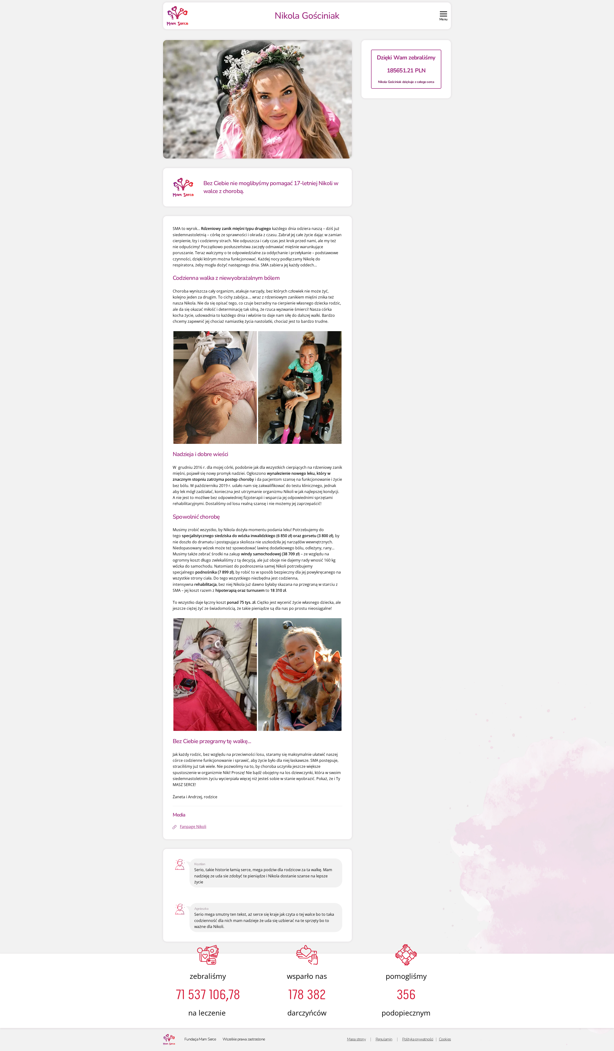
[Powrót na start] (177, 16)
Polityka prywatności (417, 1039)
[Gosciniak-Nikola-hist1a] (215, 387)
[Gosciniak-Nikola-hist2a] (215, 674)
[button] (443, 15)
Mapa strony (356, 1039)
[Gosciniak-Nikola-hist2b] (300, 674)
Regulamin (384, 1039)
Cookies (445, 1039)
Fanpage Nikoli (193, 826)
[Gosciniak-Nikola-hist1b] (300, 387)
